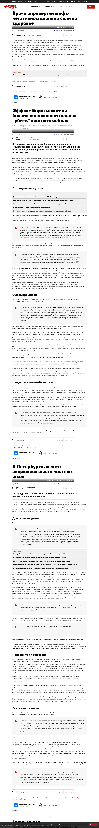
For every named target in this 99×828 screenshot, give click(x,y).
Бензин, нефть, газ (17, 447)
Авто (40, 446)
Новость (56, 92)
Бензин (34, 447)
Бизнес (61, 798)
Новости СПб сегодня (21, 446)
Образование (80, 798)
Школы (25, 800)
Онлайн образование (21, 798)
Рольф (43, 244)
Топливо (64, 446)
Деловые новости (53, 798)
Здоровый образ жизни (40, 92)
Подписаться (50, 1)
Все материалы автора (34, 35)
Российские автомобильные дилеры (51, 361)
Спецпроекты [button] (47, 6)
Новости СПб (27, 447)
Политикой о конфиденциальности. (42, 825)
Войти (91, 6)
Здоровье (50, 92)
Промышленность (55, 446)
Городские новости (17, 800)
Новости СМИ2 (17, 102)
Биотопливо (46, 446)
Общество (30, 92)
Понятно (93, 825)
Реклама (69, 6)
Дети (73, 798)
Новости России (33, 446)
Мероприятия (60, 6)
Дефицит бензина (72, 446)
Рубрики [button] (35, 6)
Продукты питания (21, 92)
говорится (28, 42)
